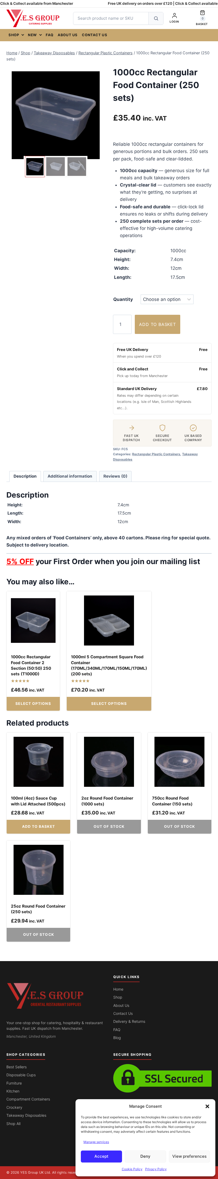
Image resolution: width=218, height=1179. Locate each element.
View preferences (189, 1156)
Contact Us (94, 35)
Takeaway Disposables (26, 1115)
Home (118, 989)
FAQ (49, 35)
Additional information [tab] (70, 476)
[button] (207, 1106)
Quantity (123, 299)
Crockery (14, 1107)
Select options (33, 703)
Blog (117, 1037)
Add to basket (157, 324)
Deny (145, 1156)
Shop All (13, 1123)
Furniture (14, 1083)
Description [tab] (25, 476)
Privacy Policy (156, 1169)
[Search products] (155, 18)
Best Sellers (16, 1067)
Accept (101, 1156)
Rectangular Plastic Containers (156, 454)
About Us (68, 35)
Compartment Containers (28, 1099)
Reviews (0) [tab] (115, 476)
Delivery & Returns (129, 1021)
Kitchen (12, 1091)
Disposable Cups (21, 1075)
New (32, 35)
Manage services (96, 1142)
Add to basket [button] (38, 826)
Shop (14, 35)
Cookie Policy (132, 1169)
